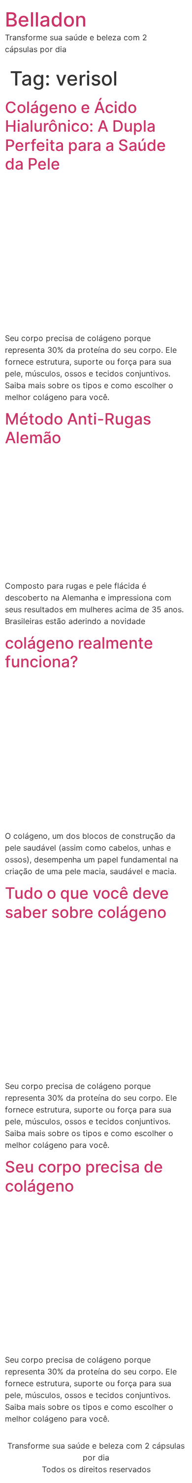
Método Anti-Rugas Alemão (78, 428)
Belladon (46, 19)
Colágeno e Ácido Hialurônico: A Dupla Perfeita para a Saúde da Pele (85, 135)
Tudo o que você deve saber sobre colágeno (87, 902)
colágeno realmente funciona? (79, 652)
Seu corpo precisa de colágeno (84, 1176)
